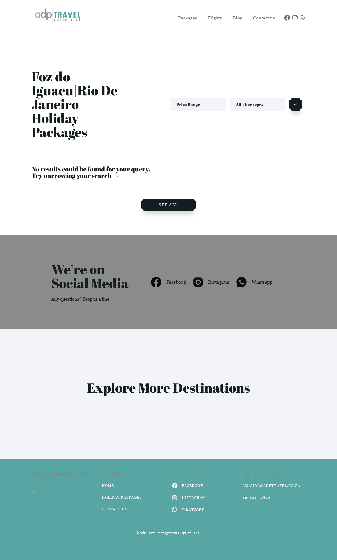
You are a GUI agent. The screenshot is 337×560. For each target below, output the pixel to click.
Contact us (264, 17)
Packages (187, 17)
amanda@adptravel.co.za (271, 485)
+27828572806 (256, 497)
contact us (114, 509)
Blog (237, 17)
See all (168, 204)
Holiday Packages (122, 497)
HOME (108, 485)
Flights (215, 17)
